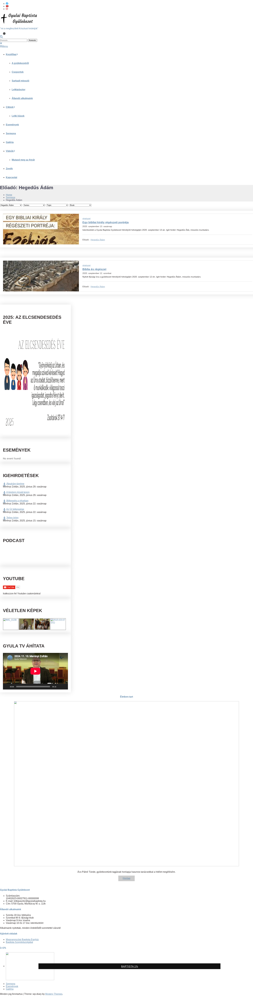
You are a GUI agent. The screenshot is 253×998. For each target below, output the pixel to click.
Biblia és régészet (94, 269)
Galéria (10, 142)
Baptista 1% (129, 966)
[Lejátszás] (6, 686)
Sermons (11, 133)
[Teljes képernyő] (64, 686)
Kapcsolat (11, 177)
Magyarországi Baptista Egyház (22, 939)
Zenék (9, 168)
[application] (35, 671)
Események (12, 124)
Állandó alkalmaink (22, 98)
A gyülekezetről (20, 63)
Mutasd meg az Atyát (23, 160)
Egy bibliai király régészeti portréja (105, 222)
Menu (5, 46)
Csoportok (18, 72)
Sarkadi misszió (20, 81)
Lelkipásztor (18, 89)
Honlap (126, 878)
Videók (10, 151)
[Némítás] (59, 686)
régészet (86, 218)
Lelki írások (18, 116)
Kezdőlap (11, 54)
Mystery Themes (53, 994)
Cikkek (9, 107)
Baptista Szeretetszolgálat (19, 942)
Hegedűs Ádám (98, 240)
